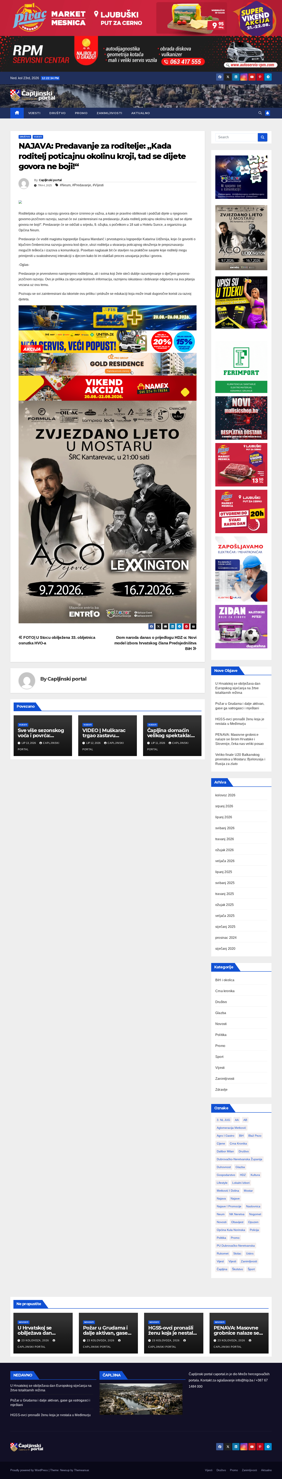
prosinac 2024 (226, 937)
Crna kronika (225, 991)
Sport (219, 1056)
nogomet (255, 1214)
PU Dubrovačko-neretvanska (236, 1245)
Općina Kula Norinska (231, 1230)
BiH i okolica (225, 980)
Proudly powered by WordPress (29, 1470)
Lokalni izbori (241, 1182)
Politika (221, 1035)
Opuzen (253, 1222)
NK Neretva (236, 1214)
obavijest (237, 1222)
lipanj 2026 (223, 817)
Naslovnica (253, 1206)
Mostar (248, 1190)
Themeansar (81, 1470)
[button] (260, 113)
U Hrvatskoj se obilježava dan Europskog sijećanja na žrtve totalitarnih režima (237, 688)
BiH (241, 1135)
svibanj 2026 (225, 828)
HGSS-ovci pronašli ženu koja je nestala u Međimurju (172, 1333)
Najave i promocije (229, 1206)
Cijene (221, 1143)
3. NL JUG (223, 1120)
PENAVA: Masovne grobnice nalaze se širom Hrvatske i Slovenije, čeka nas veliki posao (239, 739)
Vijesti (34, 113)
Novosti (221, 1024)
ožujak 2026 (224, 850)
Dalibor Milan (225, 1151)
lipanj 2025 (223, 872)
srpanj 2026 (224, 806)
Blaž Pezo (254, 1135)
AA (237, 1120)
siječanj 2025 (225, 926)
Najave (235, 1198)
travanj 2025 (224, 894)
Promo (81, 113)
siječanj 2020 (225, 948)
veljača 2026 (225, 861)
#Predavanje (81, 185)
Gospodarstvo (226, 1175)
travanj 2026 (224, 839)
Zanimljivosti (109, 113)
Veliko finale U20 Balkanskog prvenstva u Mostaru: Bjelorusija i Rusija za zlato (240, 759)
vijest (220, 1261)
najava (221, 1198)
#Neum (65, 185)
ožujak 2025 (224, 905)
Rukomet (223, 1253)
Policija (254, 1230)
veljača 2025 (225, 916)
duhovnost (224, 1167)
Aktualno (140, 113)
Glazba (220, 1013)
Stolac (237, 1253)
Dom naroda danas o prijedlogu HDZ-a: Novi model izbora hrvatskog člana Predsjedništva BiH (155, 643)
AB (245, 1120)
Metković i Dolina (228, 1190)
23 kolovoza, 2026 (35, 1340)
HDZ (243, 1175)
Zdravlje (221, 1089)
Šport (251, 1269)
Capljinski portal (50, 180)
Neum (221, 1214)
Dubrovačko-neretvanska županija (239, 1159)
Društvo (57, 113)
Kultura (255, 1175)
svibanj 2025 (225, 883)
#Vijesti (98, 185)
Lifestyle (222, 1182)
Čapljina (222, 1269)
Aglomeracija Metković (231, 1127)
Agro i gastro (225, 1135)
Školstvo (237, 1269)
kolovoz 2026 (225, 795)
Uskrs (250, 1253)
